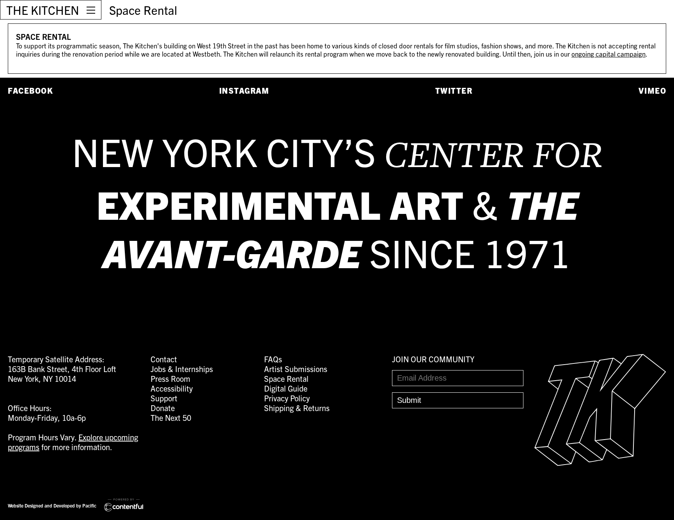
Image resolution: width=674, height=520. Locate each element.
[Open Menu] (91, 9)
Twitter (454, 90)
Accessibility (172, 388)
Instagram (244, 90)
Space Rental (143, 9)
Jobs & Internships (182, 369)
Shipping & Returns (297, 408)
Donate (163, 408)
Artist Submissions (295, 369)
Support (164, 398)
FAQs (273, 359)
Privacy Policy (287, 398)
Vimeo (653, 90)
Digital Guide (285, 388)
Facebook (30, 90)
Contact (164, 359)
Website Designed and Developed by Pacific (52, 505)
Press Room (170, 378)
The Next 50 (171, 417)
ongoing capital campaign (608, 54)
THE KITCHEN (42, 9)
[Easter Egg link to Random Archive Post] (600, 462)
